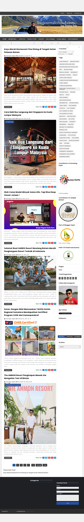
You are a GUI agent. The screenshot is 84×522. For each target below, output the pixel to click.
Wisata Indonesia (65, 146)
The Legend (75, 138)
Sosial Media (61, 39)
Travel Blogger (74, 140)
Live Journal (50, 39)
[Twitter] (6, 13)
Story (55, 43)
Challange (6, 43)
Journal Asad (76, 43)
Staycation (71, 135)
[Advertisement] (42, 6)
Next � (39, 465)
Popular (70, 336)
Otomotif (72, 121)
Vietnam (66, 143)
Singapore (63, 135)
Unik (61, 143)
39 (33, 465)
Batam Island (68, 69)
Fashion (72, 92)
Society (41, 39)
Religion (70, 124)
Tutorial (46, 43)
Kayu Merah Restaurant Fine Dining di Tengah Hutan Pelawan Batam (25, 473)
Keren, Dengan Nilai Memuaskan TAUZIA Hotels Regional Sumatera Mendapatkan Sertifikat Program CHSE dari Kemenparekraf (27, 312)
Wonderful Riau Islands (67, 154)
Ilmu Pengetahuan (65, 100)
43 (31, 382)
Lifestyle (22, 39)
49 (29, 118)
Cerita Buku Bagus (66, 77)
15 (30, 318)
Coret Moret (64, 83)
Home (62, 13)
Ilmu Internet (64, 97)
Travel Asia (63, 140)
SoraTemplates (12, 511)
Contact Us (78, 13)
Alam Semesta (64, 61)
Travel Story (32, 39)
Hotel (67, 94)
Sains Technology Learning (68, 132)
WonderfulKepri (64, 156)
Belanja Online (64, 72)
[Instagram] (8, 13)
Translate (70, 54)
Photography (73, 39)
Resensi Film (63, 129)
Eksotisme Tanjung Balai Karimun (67, 89)
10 (28, 198)
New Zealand (63, 121)
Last (45, 465)
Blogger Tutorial (65, 75)
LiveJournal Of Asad (66, 113)
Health (62, 94)
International (73, 103)
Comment (77, 336)
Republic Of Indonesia (66, 127)
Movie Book (63, 119)
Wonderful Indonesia (66, 151)
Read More (8, 107)
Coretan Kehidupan (66, 85)
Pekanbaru (63, 124)
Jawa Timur (63, 105)
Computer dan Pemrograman (69, 80)
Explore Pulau (64, 92)
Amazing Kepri (64, 43)
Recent (61, 336)
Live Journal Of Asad (66, 111)
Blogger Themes (29, 511)
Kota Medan (72, 105)
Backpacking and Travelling (22, 43)
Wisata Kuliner (64, 148)
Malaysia (62, 116)
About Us (69, 13)
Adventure (12, 39)
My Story (72, 119)
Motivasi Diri (71, 116)
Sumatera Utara (65, 138)
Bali (61, 69)
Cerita (75, 75)
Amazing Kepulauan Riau (67, 64)
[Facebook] (3, 13)
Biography (74, 72)
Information (63, 103)
